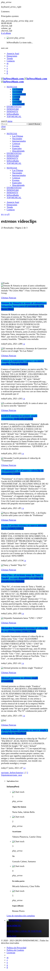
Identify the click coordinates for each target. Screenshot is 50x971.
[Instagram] (7, 71)
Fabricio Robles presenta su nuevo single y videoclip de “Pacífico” (24, 732)
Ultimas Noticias (8, 298)
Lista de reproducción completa (21, 916)
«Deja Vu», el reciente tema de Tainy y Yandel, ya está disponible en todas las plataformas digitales (22, 578)
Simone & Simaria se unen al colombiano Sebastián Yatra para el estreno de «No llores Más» (24, 306)
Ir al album (6, 33)
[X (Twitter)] (7, 66)
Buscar (34, 124)
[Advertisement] (25, 256)
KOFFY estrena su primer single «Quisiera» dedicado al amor (19, 417)
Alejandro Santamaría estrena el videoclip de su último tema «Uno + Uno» (24, 630)
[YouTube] (7, 63)
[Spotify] (7, 68)
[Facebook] (7, 73)
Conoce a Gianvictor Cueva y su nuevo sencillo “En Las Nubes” (22, 362)
